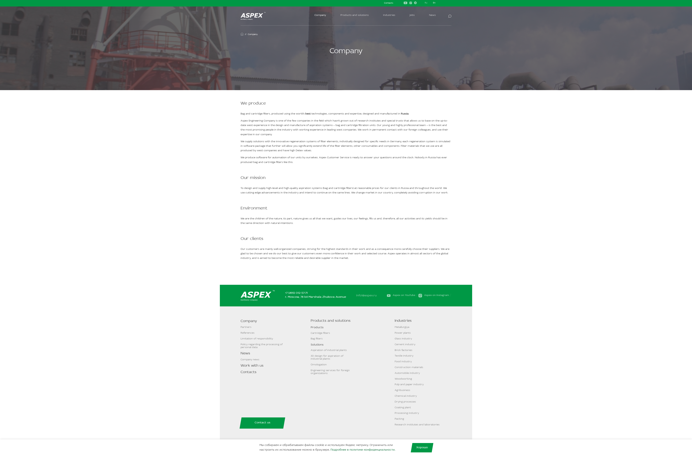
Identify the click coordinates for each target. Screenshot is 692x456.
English (434, 3)
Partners (246, 327)
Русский (426, 3)
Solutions (317, 344)
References (247, 333)
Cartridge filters (320, 333)
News (432, 15)
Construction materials (409, 367)
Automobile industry (407, 373)
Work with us (252, 366)
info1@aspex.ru (366, 295)
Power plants (403, 333)
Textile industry (404, 356)
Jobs (412, 15)
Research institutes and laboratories (417, 424)
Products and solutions (354, 15)
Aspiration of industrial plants (329, 350)
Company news (250, 359)
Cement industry (405, 344)
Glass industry (403, 338)
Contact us (262, 422)
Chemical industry (406, 396)
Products (317, 327)
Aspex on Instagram (436, 295)
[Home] (242, 34)
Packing (399, 419)
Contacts (388, 3)
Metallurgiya (402, 327)
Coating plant (403, 407)
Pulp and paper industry (409, 384)
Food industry (403, 361)
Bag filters (317, 338)
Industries (389, 15)
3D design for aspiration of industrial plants (327, 357)
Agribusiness (402, 390)
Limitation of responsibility (257, 338)
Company (320, 15)
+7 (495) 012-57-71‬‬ (296, 293)
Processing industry (407, 413)
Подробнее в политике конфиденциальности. (363, 449)
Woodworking (403, 379)
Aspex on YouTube (404, 295)
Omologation (319, 364)
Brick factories (403, 350)
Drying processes (405, 401)
